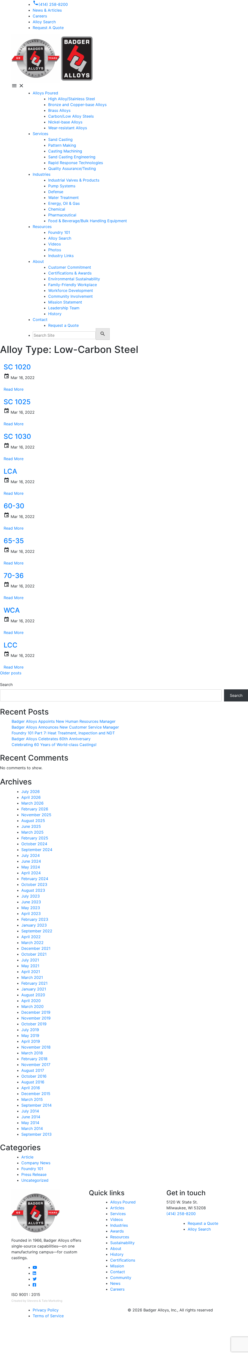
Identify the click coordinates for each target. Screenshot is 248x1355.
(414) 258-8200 (181, 1213)
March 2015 (32, 1099)
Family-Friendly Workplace (72, 284)
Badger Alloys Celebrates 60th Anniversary (51, 738)
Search (6, 684)
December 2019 (35, 1012)
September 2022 (36, 931)
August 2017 (32, 1070)
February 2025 (34, 838)
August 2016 (32, 1082)
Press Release (33, 1174)
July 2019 (30, 1029)
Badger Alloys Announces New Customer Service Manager (65, 727)
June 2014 (30, 1116)
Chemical (56, 209)
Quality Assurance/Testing (72, 168)
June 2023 (31, 901)
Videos (54, 244)
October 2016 (33, 1076)
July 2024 (30, 855)
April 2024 (31, 872)
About (38, 261)
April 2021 (30, 971)
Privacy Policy (46, 1310)
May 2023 (30, 907)
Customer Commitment (69, 267)
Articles (117, 1207)
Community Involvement (70, 296)
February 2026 (34, 809)
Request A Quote (48, 27)
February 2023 (34, 919)
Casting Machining (65, 151)
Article (27, 1157)
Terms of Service (48, 1315)
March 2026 (32, 803)
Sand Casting (60, 139)
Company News (35, 1162)
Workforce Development (70, 290)
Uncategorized (34, 1180)
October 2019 (33, 1023)
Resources (42, 226)
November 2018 (36, 1047)
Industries (41, 174)
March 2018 (32, 1053)
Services (40, 133)
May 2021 (30, 965)
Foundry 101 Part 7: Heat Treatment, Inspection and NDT (63, 733)
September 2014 (36, 1105)
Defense (55, 191)
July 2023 (30, 896)
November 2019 (36, 1018)
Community (120, 1277)
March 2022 (32, 942)
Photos (54, 249)
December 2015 (35, 1093)
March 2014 (32, 1128)
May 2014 (30, 1122)
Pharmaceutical (62, 215)
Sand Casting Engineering (71, 156)
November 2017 (35, 1064)
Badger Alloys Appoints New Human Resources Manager (64, 721)
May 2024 (30, 867)
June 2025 (31, 826)
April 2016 (30, 1087)
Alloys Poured (45, 93)
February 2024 (34, 878)
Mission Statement (65, 302)
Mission (117, 1266)
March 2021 (32, 977)
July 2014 (30, 1111)
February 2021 (34, 983)
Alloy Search (44, 21)
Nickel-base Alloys (65, 122)
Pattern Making (62, 145)
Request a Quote (63, 325)
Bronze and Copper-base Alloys (77, 104)
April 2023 (31, 913)
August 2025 (33, 820)
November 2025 (36, 814)
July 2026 (30, 791)
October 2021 (33, 954)
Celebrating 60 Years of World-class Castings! (54, 744)
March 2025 (32, 832)
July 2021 (30, 960)
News (115, 1283)
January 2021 (33, 989)
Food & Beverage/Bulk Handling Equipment (87, 220)
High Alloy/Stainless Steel (71, 98)
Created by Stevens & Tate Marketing (36, 1300)
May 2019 (30, 1035)
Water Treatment (63, 197)
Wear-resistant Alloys (67, 127)
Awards (117, 1231)
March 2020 (32, 1006)
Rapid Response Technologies (75, 162)
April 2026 (31, 797)
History (55, 313)
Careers (117, 1289)
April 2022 (31, 936)
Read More (13, 389)
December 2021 (35, 948)
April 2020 (31, 1000)
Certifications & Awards (70, 273)
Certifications (122, 1260)
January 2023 (34, 925)
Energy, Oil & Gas (64, 203)
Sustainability (122, 1242)
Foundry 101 (59, 232)
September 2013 (36, 1134)
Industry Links (61, 255)
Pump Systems (61, 185)
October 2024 (34, 843)
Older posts (10, 672)
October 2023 (34, 884)
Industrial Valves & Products (73, 180)
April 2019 (30, 1041)
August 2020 (33, 994)
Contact (40, 319)
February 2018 (34, 1058)
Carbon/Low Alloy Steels (71, 116)
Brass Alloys (59, 110)
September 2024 (36, 849)
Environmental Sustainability (74, 278)
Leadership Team (63, 307)
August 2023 (33, 890)
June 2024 (31, 861)
